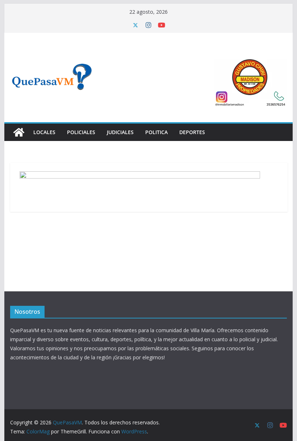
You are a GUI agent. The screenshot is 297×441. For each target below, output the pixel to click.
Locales (44, 132)
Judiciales (120, 132)
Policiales (81, 132)
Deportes (192, 132)
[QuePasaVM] (19, 132)
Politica (156, 132)
